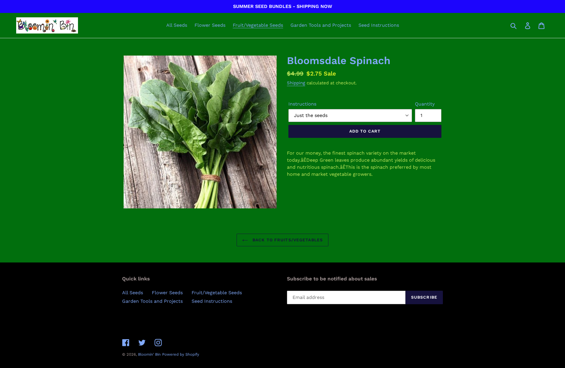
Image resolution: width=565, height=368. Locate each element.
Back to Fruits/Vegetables (287, 239)
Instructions (302, 104)
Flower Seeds (167, 292)
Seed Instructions (212, 301)
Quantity (425, 104)
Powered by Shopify (180, 354)
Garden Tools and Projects (152, 301)
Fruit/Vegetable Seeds (217, 292)
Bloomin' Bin (149, 354)
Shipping (296, 83)
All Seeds (132, 292)
